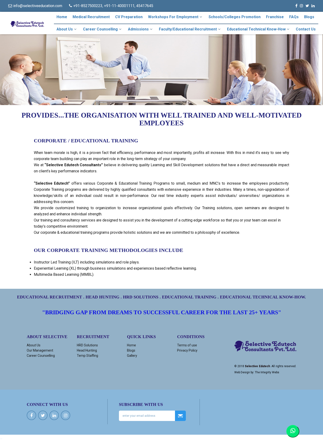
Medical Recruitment (91, 17)
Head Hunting (87, 350)
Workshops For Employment (173, 17)
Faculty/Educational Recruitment (188, 29)
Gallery (132, 355)
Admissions (138, 29)
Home (62, 17)
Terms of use (187, 345)
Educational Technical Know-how (256, 29)
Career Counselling (100, 29)
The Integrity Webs (267, 372)
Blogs (309, 17)
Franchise (275, 17)
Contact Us (306, 29)
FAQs (294, 17)
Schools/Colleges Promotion (235, 17)
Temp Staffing (87, 355)
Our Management (40, 350)
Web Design (242, 372)
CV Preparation (129, 17)
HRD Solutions (87, 345)
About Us (65, 29)
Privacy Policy (187, 350)
